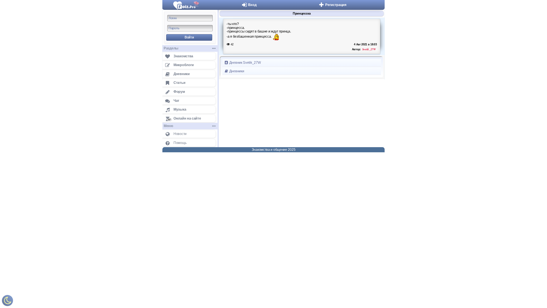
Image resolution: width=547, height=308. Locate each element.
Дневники (236, 71)
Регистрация (335, 5)
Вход (252, 5)
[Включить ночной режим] (7, 301)
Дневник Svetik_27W (244, 62)
